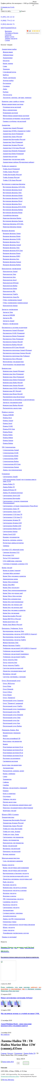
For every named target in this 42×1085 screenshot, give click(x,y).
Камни (5, 736)
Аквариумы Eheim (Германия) (13, 153)
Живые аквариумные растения (12, 104)
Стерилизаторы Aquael (11, 450)
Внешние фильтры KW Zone (13, 250)
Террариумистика (8, 817)
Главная (3, 1053)
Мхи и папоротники (10, 110)
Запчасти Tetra (8, 312)
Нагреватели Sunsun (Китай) (13, 342)
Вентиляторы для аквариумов (13, 362)
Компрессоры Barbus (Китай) (13, 405)
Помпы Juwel (7, 423)
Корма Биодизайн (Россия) (12, 616)
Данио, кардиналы (9, 78)
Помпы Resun (7, 432)
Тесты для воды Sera (10, 662)
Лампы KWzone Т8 (9, 490)
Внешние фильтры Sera (11, 259)
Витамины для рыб (9, 674)
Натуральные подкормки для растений (16, 118)
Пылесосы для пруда (10, 905)
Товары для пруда (11, 38)
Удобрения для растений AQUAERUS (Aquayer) (19, 648)
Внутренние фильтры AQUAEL (14, 187)
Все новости (5, 1034)
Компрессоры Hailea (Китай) (13, 382)
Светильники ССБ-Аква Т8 (12, 514)
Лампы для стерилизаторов (12, 470)
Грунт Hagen (7, 695)
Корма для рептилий (10, 846)
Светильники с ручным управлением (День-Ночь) (20, 506)
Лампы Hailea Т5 (9, 484)
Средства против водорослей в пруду (16, 876)
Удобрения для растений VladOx (14, 657)
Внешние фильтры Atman (12, 233)
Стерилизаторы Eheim (10, 456)
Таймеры (6, 546)
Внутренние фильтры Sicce (12, 204)
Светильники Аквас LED (12, 511)
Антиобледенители (9, 916)
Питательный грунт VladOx (12, 706)
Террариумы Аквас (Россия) (12, 826)
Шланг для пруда (9, 927)
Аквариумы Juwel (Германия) (13, 134)
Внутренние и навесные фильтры (13, 184)
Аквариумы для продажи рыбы (14, 159)
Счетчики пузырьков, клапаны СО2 (15, 564)
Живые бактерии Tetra (10, 642)
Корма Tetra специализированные (14, 590)
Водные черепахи (9, 854)
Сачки (5, 776)
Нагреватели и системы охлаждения (14, 327)
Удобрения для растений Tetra (13, 651)
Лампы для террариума (11, 840)
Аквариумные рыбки (9, 49)
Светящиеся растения (10, 761)
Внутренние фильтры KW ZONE (14, 207)
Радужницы (7, 83)
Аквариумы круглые (10, 156)
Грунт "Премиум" (9, 698)
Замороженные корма (10, 579)
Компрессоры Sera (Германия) (13, 374)
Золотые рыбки (8, 80)
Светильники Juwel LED (11, 495)
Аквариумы (6, 125)
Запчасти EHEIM (9, 315)
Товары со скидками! (9, 937)
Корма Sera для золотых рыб (13, 607)
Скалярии (6, 86)
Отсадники (7, 796)
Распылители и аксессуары (12, 408)
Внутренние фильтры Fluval (12, 201)
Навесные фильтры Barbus (12, 218)
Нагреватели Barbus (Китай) (13, 344)
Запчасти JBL (7, 318)
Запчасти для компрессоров (12, 402)
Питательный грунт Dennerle (13, 715)
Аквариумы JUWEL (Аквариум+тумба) (16, 131)
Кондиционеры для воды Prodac (14, 637)
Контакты (8, 31)
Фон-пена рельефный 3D (11, 738)
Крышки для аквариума (11, 537)
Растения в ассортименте (11, 758)
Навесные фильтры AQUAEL (13, 224)
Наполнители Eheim (10, 288)
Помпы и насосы (8, 412)
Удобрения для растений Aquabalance (16, 654)
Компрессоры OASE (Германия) (14, 388)
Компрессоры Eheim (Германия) (14, 380)
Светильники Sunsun (10, 531)
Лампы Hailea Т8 (9, 487)
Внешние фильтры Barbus (12, 265)
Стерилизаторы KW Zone (12, 464)
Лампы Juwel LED (9, 534)
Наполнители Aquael (10, 271)
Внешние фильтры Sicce (11, 242)
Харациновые (8, 58)
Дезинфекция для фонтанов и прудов (16, 933)
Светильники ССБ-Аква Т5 (12, 517)
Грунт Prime (7, 686)
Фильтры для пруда (9, 893)
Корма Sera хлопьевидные (12, 599)
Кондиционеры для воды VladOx (14, 640)
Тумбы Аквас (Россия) (10, 172)
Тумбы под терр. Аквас (11, 834)
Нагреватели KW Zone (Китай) (13, 347)
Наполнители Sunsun (10, 305)
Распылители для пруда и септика (15, 890)
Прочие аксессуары (9, 802)
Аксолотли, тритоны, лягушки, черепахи (17, 97)
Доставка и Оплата (11, 33)
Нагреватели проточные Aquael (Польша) (17, 350)
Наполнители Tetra (9, 274)
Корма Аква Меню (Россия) (12, 624)
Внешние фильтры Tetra (11, 248)
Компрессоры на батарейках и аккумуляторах (19, 400)
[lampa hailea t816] (8, 1062)
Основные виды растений (12, 107)
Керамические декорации (11, 733)
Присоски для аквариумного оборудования (18, 808)
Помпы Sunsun (8, 440)
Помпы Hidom (8, 437)
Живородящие (8, 52)
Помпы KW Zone (9, 429)
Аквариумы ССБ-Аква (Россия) (14, 148)
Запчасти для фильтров (10, 309)
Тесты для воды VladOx (11, 665)
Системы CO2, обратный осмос (13, 549)
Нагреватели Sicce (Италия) (12, 359)
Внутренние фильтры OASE (13, 198)
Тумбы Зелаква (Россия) (11, 177)
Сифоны (6, 782)
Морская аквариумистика (11, 858)
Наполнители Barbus (10, 286)
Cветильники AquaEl (10, 476)
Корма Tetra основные (10, 582)
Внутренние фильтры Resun (12, 212)
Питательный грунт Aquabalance (14, 709)
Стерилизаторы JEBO (10, 458)
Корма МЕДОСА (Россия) (12, 619)
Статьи (7, 40)
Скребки (6, 785)
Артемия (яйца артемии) (11, 573)
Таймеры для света (9, 799)
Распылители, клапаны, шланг (13, 771)
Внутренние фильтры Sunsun (13, 221)
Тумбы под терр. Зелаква (11, 831)
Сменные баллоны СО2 (11, 552)
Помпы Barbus (8, 443)
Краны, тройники (9, 773)
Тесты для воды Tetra (10, 660)
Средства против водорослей (13, 668)
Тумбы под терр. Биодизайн (12, 829)
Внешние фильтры (8, 230)
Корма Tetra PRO (9, 585)
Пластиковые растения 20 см (13, 750)
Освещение (6, 474)
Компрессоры (6, 368)
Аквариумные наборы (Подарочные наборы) (18, 162)
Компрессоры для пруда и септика (15, 887)
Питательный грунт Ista (11, 720)
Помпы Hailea (8, 435)
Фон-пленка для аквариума (12, 741)
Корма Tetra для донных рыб (13, 593)
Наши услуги (9, 36)
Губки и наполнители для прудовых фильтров (19, 924)
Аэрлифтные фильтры (10, 215)
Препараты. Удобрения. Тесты (12, 628)
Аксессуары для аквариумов (12, 765)
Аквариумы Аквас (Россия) (12, 136)
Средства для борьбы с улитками (14, 677)
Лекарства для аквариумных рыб (14, 671)
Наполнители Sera (9, 277)
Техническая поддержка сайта (10, 1076)
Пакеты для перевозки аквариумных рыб (17, 805)
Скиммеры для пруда (10, 902)
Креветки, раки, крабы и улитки (13, 101)
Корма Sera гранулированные (13, 602)
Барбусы (6, 75)
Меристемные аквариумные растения (16, 116)
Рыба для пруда (8, 882)
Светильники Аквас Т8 (11, 509)
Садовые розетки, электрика (13, 913)
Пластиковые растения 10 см (13, 747)
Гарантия (8, 35)
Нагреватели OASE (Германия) (14, 333)
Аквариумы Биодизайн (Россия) (14, 139)
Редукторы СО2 (8, 555)
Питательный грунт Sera (11, 723)
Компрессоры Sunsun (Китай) (13, 385)
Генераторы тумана (9, 922)
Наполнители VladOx (10, 294)
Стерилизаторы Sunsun (11, 467)
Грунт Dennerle (8, 689)
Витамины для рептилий (11, 848)
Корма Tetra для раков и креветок (14, 576)
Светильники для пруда (11, 907)
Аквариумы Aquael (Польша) (13, 128)
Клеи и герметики (9, 793)
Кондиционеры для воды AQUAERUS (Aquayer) (20, 634)
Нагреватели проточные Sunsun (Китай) (17, 353)
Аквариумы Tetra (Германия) (13, 142)
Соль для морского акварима (13, 861)
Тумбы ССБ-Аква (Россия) (12, 180)
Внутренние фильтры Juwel (12, 190)
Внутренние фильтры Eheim (12, 195)
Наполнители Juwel (10, 280)
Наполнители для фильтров (11, 268)
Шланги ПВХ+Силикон (10, 814)
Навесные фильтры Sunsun (12, 227)
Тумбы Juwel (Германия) (11, 169)
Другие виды (7, 95)
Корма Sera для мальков (11, 613)
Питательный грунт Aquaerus (13, 700)
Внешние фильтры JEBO (11, 256)
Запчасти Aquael (8, 321)
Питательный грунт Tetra (11, 717)
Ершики (6, 791)
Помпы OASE (8, 426)
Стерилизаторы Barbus (11, 461)
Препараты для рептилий (11, 851)
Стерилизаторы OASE (10, 453)
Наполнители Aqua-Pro (11, 297)
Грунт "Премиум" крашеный (13, 703)
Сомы (5, 66)
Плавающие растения (10, 113)
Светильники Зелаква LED (12, 523)
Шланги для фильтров (10, 324)
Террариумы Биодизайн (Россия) (14, 820)
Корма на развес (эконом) (11, 570)
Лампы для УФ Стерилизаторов (14, 919)
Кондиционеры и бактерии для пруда (16, 873)
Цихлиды (6, 60)
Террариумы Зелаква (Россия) (13, 823)
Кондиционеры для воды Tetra (13, 631)
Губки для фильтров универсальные (15, 303)
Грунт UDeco (7, 692)
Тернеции (6, 69)
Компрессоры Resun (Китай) (13, 394)
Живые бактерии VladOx (11, 645)
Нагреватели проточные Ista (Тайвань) (16, 356)
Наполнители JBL (9, 291)
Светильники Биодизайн (11, 498)
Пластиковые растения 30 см (13, 753)
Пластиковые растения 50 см (13, 755)
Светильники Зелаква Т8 (11, 520)
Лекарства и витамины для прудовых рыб (17, 879)
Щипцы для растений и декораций (15, 788)
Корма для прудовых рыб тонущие (15, 870)
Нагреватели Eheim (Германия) (13, 336)
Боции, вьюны (8, 63)
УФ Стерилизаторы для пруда (13, 899)
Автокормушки (8, 768)
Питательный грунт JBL (11, 712)
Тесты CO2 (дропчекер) (11, 558)
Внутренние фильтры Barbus (13, 210)
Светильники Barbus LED (12, 528)
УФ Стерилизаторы (8, 447)
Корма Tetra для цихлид (11, 587)
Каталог (10, 1053)
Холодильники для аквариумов (14, 364)
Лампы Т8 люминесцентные (13, 493)
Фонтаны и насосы (9, 896)
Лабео (5, 89)
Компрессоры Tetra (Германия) (13, 377)
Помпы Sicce (7, 418)
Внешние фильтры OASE (12, 239)
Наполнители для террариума (13, 843)
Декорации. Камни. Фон (10, 730)
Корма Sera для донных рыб (12, 604)
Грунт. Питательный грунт (11, 680)
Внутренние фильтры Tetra (12, 192)
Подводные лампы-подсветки (13, 543)
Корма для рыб (7, 568)
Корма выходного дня (10, 622)
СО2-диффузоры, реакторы (12, 561)
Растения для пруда (9, 885)
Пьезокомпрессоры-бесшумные (14, 397)
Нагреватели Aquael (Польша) (13, 330)
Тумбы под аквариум (9, 166)
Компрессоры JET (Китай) (12, 391)
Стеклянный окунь (9, 72)
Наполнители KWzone (11, 283)
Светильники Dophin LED (12, 526)
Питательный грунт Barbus (12, 726)
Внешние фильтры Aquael (12, 245)
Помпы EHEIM (8, 415)
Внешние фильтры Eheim (11, 236)
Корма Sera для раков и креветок (14, 610)
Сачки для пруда (8, 930)
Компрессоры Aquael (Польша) (13, 371)
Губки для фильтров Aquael (12, 300)
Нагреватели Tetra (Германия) (13, 339)
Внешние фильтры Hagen (11, 253)
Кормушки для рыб (9, 810)
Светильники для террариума (13, 837)
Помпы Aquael (8, 420)
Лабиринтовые (8, 55)
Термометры (7, 779)
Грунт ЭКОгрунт (9, 683)
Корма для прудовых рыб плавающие (16, 868)
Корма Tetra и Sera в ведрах (12, 596)
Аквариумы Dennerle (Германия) (14, 151)
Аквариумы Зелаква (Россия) (13, 145)
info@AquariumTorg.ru (8, 28)
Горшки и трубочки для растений (14, 121)
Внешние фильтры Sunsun (12, 262)
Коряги (5, 744)
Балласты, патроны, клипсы (12, 540)
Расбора (5, 92)
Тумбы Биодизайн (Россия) (12, 174)
